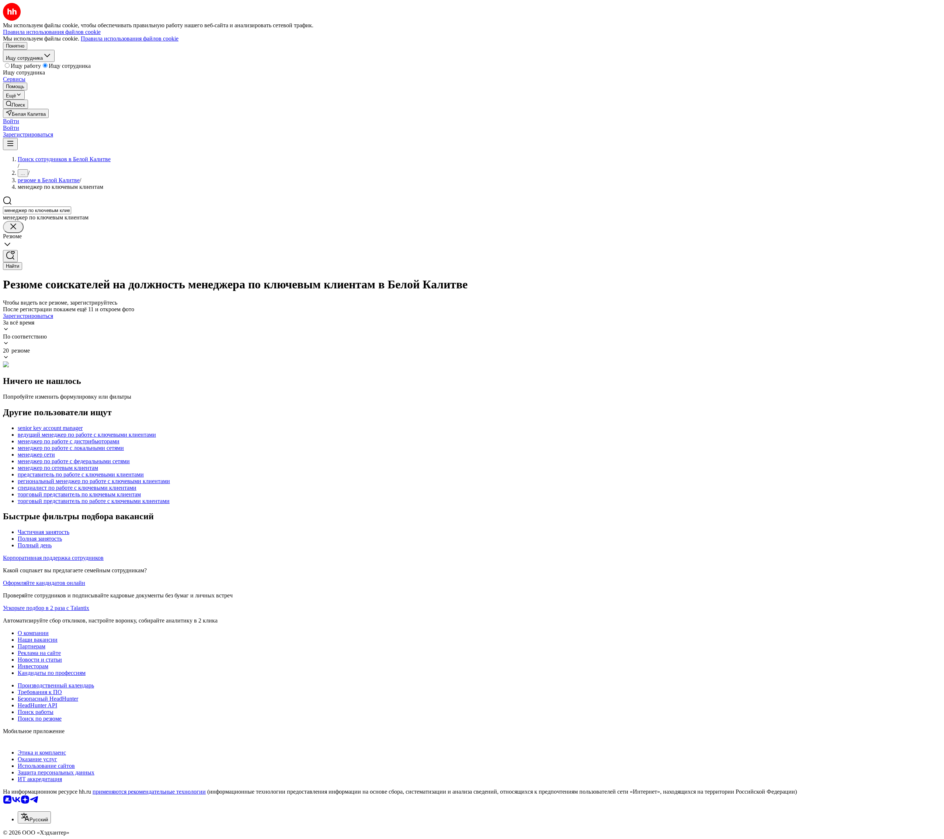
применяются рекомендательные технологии (149, 791)
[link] (15, 104)
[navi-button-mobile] (10, 144)
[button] (11, 121)
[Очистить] (13, 227)
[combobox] (37, 210)
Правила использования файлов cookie (129, 38)
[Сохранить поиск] (10, 256)
